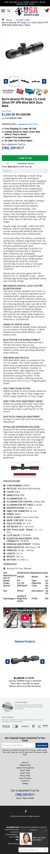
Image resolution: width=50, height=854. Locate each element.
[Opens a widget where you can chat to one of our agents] (33, 840)
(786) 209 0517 (13, 148)
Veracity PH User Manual (19, 568)
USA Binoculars (21, 816)
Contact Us (25, 781)
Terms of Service (25, 778)
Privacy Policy (25, 776)
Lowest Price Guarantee (25, 768)
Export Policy (25, 773)
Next (44, 81)
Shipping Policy (25, 765)
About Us (25, 763)
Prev (6, 81)
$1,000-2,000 (23, 20)
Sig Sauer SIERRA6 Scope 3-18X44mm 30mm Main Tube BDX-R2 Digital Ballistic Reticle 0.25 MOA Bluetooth (25, 684)
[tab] (25, 171)
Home (8, 20)
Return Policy (25, 770)
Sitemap (25, 783)
